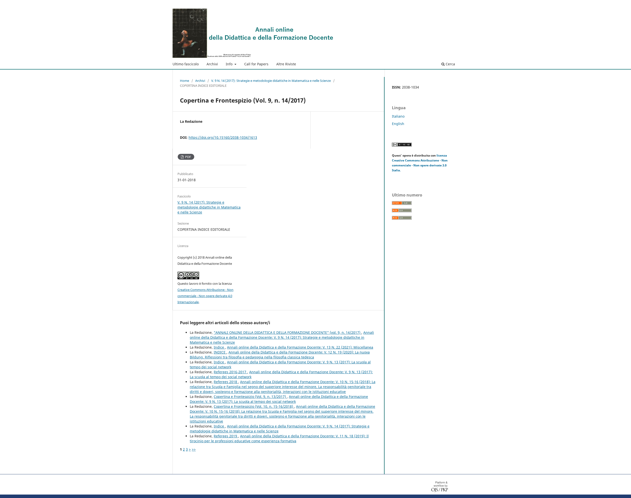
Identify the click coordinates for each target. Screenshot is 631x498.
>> (194, 449)
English (398, 123)
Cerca (450, 64)
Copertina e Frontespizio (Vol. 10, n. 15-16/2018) (254, 406)
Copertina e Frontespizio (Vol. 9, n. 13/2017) (250, 396)
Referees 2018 (226, 381)
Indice (219, 347)
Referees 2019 (226, 436)
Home (184, 80)
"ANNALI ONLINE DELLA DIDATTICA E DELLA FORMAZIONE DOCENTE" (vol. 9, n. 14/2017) (287, 332)
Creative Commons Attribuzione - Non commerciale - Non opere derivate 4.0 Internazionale (205, 295)
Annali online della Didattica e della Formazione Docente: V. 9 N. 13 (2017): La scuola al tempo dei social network (279, 399)
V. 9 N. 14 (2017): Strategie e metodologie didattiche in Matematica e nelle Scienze (271, 80)
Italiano (398, 116)
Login (454, 3)
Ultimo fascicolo (186, 64)
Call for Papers (256, 64)
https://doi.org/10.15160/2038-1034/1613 (223, 137)
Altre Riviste (286, 64)
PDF (187, 157)
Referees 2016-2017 (230, 372)
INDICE (220, 352)
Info (229, 64)
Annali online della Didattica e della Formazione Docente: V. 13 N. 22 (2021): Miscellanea (300, 347)
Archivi (212, 64)
